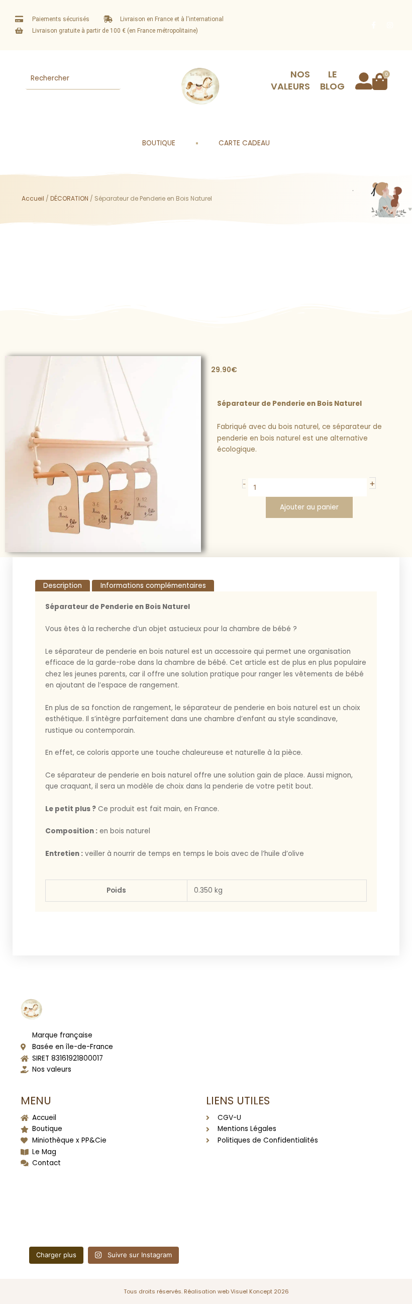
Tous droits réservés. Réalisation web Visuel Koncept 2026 (206, 1291)
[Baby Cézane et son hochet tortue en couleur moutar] (104, 1190)
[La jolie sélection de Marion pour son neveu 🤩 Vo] (160, 1190)
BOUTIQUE (158, 143)
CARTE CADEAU (244, 143)
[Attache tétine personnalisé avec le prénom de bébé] (47, 1190)
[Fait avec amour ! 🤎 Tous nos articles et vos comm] (160, 1223)
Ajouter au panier (309, 507)
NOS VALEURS (290, 80)
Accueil (33, 198)
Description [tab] (62, 585)
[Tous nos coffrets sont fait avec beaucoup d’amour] (47, 1223)
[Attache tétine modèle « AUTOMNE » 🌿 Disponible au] (104, 1223)
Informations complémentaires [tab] (153, 585)
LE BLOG (332, 80)
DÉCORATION (69, 198)
